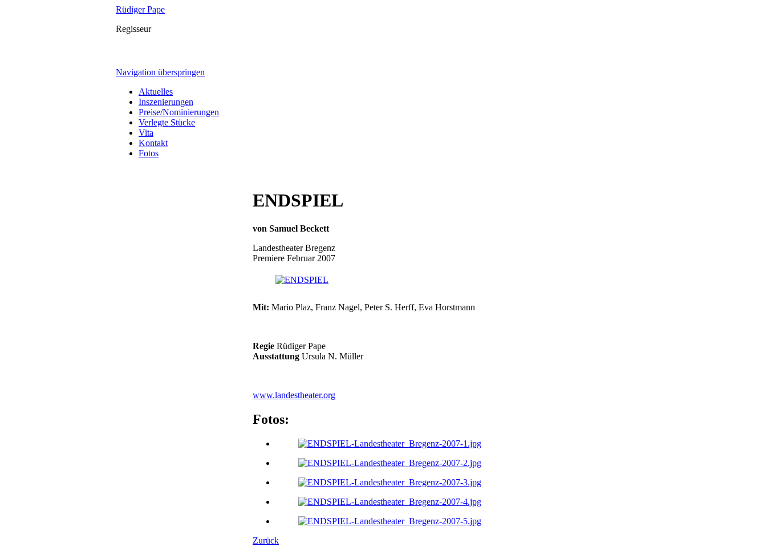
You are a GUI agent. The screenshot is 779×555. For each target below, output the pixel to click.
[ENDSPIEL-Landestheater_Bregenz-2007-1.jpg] (389, 443)
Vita (146, 132)
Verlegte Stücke (167, 122)
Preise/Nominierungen (179, 112)
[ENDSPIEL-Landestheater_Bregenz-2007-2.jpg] (389, 463)
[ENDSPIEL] (301, 280)
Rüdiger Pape (140, 9)
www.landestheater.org (294, 395)
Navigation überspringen (160, 72)
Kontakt (153, 143)
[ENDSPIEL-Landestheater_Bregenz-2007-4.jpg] (389, 502)
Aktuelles (156, 91)
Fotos (149, 153)
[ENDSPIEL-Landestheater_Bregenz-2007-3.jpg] (389, 482)
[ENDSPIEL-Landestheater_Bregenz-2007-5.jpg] (389, 521)
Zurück (266, 540)
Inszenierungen (166, 102)
